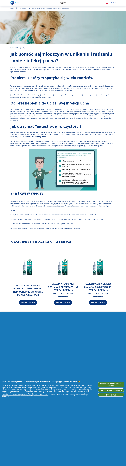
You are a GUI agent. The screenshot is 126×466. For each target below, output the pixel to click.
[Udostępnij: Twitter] (24, 47)
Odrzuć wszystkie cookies (111, 390)
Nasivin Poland (23, 8)
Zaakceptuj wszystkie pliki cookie (111, 384)
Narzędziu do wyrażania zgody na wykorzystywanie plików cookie (25, 395)
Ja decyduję (111, 395)
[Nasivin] (63, 3)
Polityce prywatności (69, 391)
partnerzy (55, 385)
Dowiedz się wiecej (28, 302)
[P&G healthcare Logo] (14, 3)
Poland (12, 8)
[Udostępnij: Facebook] (20, 48)
